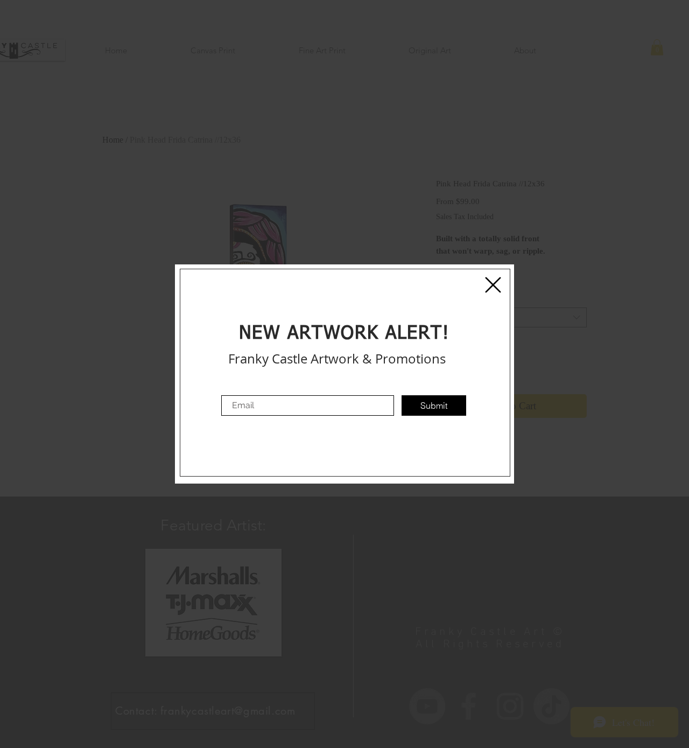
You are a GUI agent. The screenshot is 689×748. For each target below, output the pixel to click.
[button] (493, 285)
